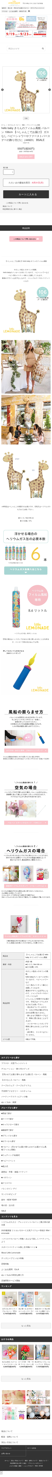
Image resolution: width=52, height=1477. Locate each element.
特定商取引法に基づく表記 (12, 209)
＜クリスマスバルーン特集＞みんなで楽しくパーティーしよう (25, 1240)
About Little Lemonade (10, 1252)
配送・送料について (31, 1460)
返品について (7, 206)
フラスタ (4, 11)
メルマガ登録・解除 (15, 1466)
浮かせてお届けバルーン (21, 8)
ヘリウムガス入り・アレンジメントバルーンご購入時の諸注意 (25, 1223)
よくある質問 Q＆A (10, 1269)
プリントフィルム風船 (33, 125)
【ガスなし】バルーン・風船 (16, 125)
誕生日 (4, 8)
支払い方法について (17, 1460)
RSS (36, 1466)
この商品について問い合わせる (17, 203)
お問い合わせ (5, 1453)
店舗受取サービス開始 (10, 1280)
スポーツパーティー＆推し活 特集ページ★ (19, 1247)
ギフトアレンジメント (37, 8)
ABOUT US (22, 11)
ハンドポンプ (17, 639)
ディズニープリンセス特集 (12, 1258)
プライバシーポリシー (35, 1463)
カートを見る (31, 1448)
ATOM (41, 1466)
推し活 (10, 8)
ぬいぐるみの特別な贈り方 (12, 1275)
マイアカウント (6, 1448)
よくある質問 (13, 11)
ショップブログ (28, 1466)
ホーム (3, 125)
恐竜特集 (5, 1263)
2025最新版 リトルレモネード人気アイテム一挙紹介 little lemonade (25, 1231)
